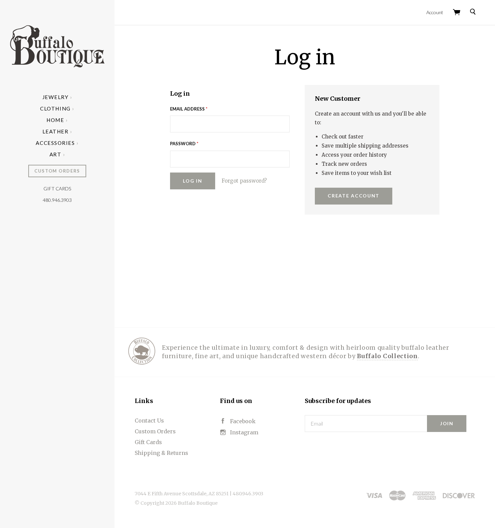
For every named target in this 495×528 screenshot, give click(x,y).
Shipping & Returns (161, 452)
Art (56, 154)
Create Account (354, 195)
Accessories (55, 143)
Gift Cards (57, 188)
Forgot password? (244, 181)
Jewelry (55, 97)
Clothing (55, 108)
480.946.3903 (57, 200)
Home (55, 120)
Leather (55, 131)
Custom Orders (57, 171)
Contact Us (149, 420)
